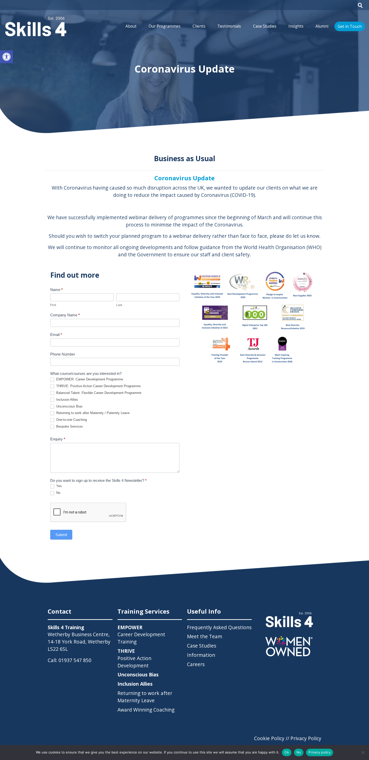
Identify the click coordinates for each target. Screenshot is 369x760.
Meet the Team (204, 636)
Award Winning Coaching (145, 709)
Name (56, 289)
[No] (362, 752)
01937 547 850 (74, 660)
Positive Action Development (134, 658)
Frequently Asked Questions (219, 627)
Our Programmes (164, 26)
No (57, 493)
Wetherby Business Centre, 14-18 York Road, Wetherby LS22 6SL (79, 641)
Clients (199, 26)
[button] (6, 56)
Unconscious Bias (69, 406)
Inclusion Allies (66, 399)
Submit (61, 535)
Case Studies (264, 26)
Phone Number (62, 354)
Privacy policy (320, 752)
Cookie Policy (269, 738)
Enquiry (57, 439)
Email (56, 334)
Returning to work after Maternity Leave (144, 697)
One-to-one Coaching (71, 420)
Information (201, 655)
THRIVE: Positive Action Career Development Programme (98, 386)
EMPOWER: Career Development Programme (89, 379)
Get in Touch (350, 26)
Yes (58, 486)
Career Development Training (141, 634)
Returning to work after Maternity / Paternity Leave (92, 413)
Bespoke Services (69, 426)
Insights (295, 26)
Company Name (65, 315)
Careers (196, 664)
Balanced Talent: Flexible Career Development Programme (98, 393)
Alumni (322, 26)
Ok (286, 752)
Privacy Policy (305, 738)
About (131, 26)
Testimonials (229, 26)
